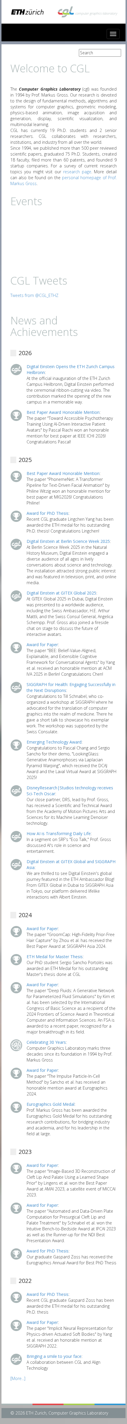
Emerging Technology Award (54, 742)
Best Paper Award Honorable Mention (63, 412)
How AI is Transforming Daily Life (59, 833)
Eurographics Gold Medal (50, 1104)
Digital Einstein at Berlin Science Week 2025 (68, 541)
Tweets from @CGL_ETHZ (34, 295)
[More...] (17, 1378)
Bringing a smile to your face (54, 1356)
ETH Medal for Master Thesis (55, 956)
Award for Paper (42, 644)
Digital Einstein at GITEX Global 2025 (61, 593)
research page (77, 171)
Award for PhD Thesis (48, 513)
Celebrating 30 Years (46, 1042)
